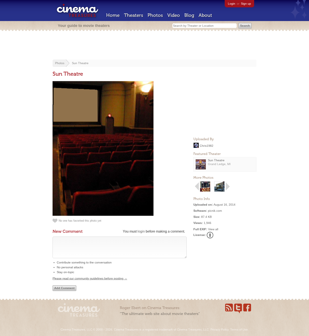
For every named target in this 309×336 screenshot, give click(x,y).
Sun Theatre (80, 63)
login (141, 231)
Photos (155, 15)
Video (173, 15)
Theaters (133, 15)
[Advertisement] (154, 45)
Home (113, 15)
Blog (189, 15)
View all (213, 229)
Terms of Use (239, 329)
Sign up (246, 3)
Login (231, 3)
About (205, 15)
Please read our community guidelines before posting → (90, 278)
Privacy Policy (219, 329)
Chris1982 (206, 145)
